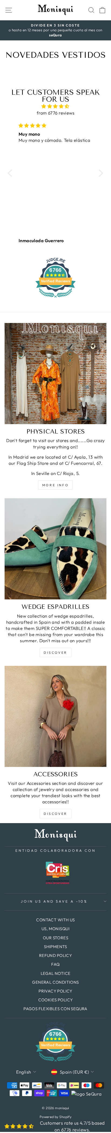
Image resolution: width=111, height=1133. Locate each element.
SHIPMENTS (55, 946)
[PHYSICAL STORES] (55, 373)
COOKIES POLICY (55, 999)
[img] (55, 106)
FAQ (55, 964)
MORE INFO (55, 485)
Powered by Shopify (55, 1117)
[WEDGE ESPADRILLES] (55, 548)
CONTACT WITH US (55, 919)
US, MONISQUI (55, 928)
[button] (11, 173)
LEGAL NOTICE (56, 973)
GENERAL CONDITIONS (55, 982)
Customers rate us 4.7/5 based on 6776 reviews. (72, 1126)
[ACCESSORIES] (55, 716)
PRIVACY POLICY (55, 991)
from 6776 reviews (55, 113)
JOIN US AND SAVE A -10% (54, 901)
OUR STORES (55, 937)
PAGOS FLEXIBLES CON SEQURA (55, 1008)
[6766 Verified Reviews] (55, 298)
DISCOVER (55, 653)
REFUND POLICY (55, 955)
